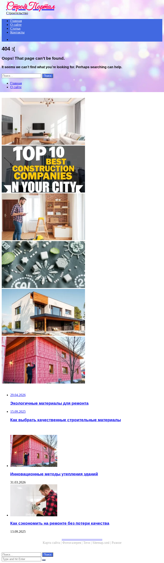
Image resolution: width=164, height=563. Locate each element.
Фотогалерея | (72, 542)
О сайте (16, 24)
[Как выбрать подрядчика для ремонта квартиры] (82, 217)
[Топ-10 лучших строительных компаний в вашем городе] (82, 169)
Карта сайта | (52, 542)
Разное (117, 542)
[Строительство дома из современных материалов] (82, 313)
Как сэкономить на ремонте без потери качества (59, 523)
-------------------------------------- (82, 539)
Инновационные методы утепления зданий (54, 474)
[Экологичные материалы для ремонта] (82, 265)
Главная (16, 21)
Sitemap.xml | (102, 542)
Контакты (17, 32)
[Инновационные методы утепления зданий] (82, 360)
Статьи (15, 28)
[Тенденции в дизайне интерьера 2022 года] (82, 122)
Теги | (87, 542)
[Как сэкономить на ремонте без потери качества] (86, 500)
